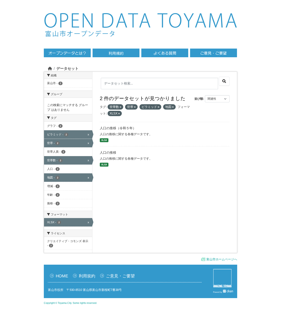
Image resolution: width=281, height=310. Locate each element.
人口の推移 (108, 152)
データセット (67, 68)
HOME (62, 276)
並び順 (198, 98)
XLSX (104, 140)
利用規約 (87, 276)
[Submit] (224, 81)
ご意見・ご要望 (120, 276)
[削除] (120, 107)
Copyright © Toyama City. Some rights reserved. (70, 303)
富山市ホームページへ (221, 259)
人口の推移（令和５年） (118, 128)
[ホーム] (50, 68)
